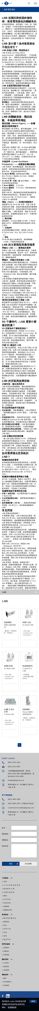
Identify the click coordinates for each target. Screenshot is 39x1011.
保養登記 (6, 951)
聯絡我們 (5, 974)
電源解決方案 (8, 910)
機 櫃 (5, 896)
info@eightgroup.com (16, 780)
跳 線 (5, 925)
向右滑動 (28, 864)
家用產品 (5, 914)
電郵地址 (5, 840)
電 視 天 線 (7, 929)
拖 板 (5, 936)
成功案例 (6, 970)
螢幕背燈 (6, 921)
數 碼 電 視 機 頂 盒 (10, 918)
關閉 (33, 1001)
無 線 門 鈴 (7, 939)
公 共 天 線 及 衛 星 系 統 (12, 885)
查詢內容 (5, 846)
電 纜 (5, 881)
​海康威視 (6, 906)
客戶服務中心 (8, 982)
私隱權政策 (12, 1007)
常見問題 (6, 954)
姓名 (3, 828)
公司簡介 (6, 963)
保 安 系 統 (7, 899)
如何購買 (6, 985)
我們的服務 (6, 944)
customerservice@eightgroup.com (21, 808)
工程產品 (5, 878)
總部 (5, 978)
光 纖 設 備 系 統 (9, 892)
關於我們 (5, 959)
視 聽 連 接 (7, 903)
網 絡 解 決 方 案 (9, 888)
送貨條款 (6, 947)
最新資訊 (6, 966)
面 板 (5, 932)
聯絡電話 (5, 834)
